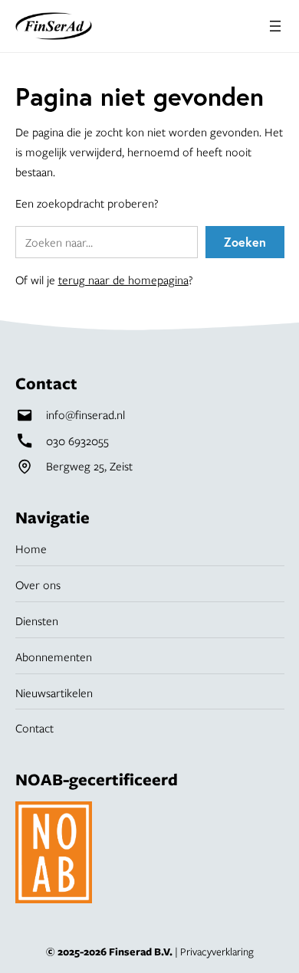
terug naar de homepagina (123, 279)
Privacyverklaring (217, 951)
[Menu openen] (275, 26)
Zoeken (245, 242)
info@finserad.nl (85, 414)
